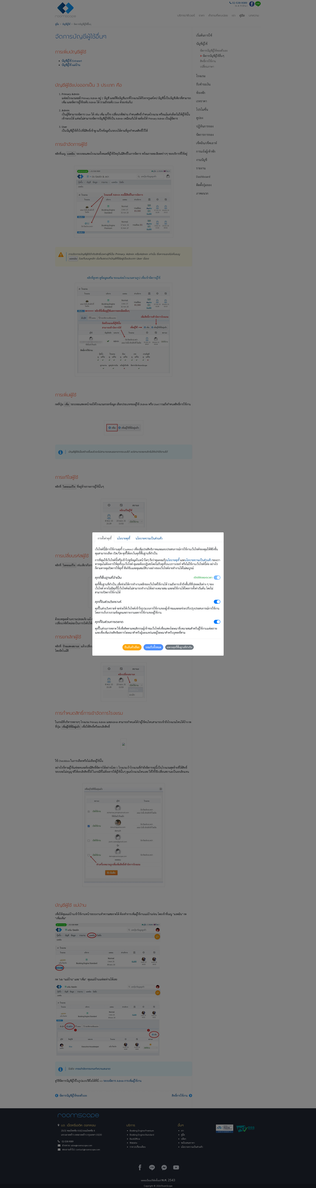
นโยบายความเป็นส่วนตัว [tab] (149, 538)
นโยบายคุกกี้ (172, 560)
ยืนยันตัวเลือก (132, 647)
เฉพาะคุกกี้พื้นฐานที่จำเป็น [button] (179, 647)
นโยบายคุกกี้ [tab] (123, 538)
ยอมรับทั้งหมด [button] (153, 647)
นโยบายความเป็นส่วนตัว (198, 560)
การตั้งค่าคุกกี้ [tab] (104, 538)
